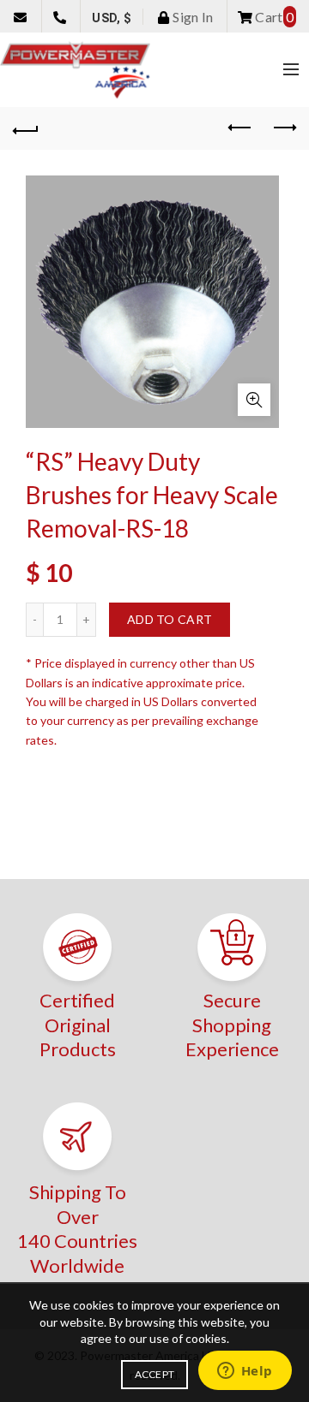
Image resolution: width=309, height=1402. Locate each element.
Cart (273, 17)
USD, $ (111, 18)
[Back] (25, 128)
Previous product (240, 128)
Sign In (191, 17)
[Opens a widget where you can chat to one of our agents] (244, 1372)
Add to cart (169, 619)
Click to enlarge (254, 399)
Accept (155, 1374)
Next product (283, 128)
